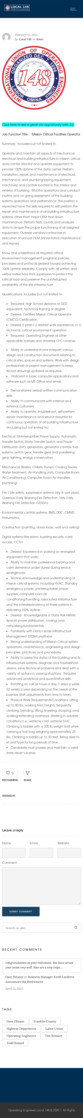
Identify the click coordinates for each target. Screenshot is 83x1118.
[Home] (17, 10)
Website (63, 843)
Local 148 (25, 39)
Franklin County (45, 1021)
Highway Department (21, 1029)
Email (34, 843)
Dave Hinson (15, 1021)
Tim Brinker (53, 1036)
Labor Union (54, 1029)
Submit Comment (21, 911)
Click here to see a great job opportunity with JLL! (38, 124)
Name (6, 843)
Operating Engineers (21, 1036)
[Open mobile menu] (74, 9)
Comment (9, 862)
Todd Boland (15, 1043)
